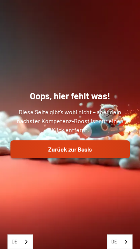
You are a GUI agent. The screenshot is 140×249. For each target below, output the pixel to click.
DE (15, 242)
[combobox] (20, 241)
